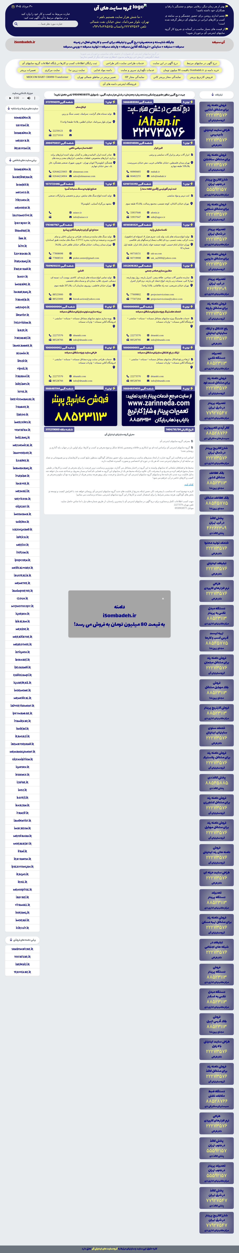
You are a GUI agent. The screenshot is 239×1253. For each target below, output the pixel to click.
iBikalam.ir (22, 621)
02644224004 (60, 176)
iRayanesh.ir (22, 859)
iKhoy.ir (22, 276)
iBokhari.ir (22, 659)
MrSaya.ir (22, 140)
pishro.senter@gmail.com (86, 258)
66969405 (135, 171)
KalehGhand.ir (22, 529)
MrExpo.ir (22, 307)
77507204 (135, 299)
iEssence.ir (22, 774)
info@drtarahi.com (160, 339)
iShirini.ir (22, 728)
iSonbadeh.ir (22, 133)
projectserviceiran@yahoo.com (166, 299)
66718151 (135, 253)
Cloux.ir (22, 598)
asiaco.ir (77, 212)
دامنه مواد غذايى (103, 70)
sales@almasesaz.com (84, 176)
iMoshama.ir (22, 514)
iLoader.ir (22, 460)
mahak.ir (155, 171)
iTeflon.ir (22, 552)
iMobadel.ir (22, 284)
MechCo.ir (22, 192)
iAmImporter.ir (22, 590)
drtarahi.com (157, 335)
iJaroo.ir (22, 414)
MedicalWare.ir (22, 567)
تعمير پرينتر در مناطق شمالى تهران (96, 77)
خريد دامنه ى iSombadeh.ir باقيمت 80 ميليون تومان (191, 70)
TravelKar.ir (22, 972)
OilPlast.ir (22, 506)
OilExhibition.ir (22, 759)
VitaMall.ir (22, 905)
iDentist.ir (22, 315)
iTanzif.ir (22, 813)
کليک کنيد (188, 484)
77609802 (135, 294)
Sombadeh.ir (22, 117)
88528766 (135, 339)
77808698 (58, 253)
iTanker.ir (22, 407)
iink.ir (22, 238)
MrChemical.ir (22, 445)
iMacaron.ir (22, 828)
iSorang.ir (22, 912)
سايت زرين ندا (77, 70)
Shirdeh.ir (22, 521)
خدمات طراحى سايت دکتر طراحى (125, 63)
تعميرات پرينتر (28, 70)
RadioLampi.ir (22, 675)
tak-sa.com (156, 253)
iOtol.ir (22, 391)
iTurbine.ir (22, 475)
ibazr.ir (22, 330)
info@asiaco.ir (80, 217)
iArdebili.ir (22, 964)
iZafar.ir (22, 782)
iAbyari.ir (22, 897)
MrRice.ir (22, 544)
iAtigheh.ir (22, 652)
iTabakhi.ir (22, 376)
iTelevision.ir (22, 322)
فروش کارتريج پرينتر (201, 77)
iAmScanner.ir (22, 345)
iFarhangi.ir (22, 261)
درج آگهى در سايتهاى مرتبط (202, 63)
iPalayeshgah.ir (22, 866)
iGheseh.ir (22, 767)
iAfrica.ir (22, 537)
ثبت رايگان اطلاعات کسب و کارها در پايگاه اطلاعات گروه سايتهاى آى (59, 63)
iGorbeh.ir (22, 613)
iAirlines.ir (22, 384)
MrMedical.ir (22, 698)
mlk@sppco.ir (158, 217)
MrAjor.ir (22, 629)
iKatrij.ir (22, 797)
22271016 (58, 135)
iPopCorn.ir (22, 560)
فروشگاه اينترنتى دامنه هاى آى (119, 84)
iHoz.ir (22, 790)
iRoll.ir (22, 882)
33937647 (135, 217)
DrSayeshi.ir (22, 148)
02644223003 (60, 171)
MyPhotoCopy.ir (22, 606)
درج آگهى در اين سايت (165, 63)
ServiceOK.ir (22, 498)
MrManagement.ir (22, 751)
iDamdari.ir (22, 230)
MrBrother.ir (22, 644)
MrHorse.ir (22, 207)
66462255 (135, 176)
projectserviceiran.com (162, 294)
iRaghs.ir (22, 874)
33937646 (135, 212)
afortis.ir (155, 212)
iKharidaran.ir (22, 177)
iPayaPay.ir (22, 223)
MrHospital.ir (22, 889)
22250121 (58, 130)
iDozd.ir (22, 361)
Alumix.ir (22, 353)
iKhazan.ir (22, 805)
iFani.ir (22, 851)
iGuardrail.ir (22, 682)
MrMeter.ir (22, 583)
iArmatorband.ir (22, 744)
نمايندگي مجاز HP (134, 77)
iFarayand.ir (22, 269)
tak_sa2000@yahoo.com (163, 258)
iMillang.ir (22, 437)
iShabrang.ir (22, 292)
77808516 (58, 258)
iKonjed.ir (22, 184)
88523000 (58, 294)
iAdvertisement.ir (22, 705)
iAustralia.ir (22, 575)
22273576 (135, 335)
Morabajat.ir (22, 843)
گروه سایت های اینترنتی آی (105, 1248)
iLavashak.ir (22, 253)
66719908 (135, 258)
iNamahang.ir (22, 468)
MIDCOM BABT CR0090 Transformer (47, 77)
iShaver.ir (22, 483)
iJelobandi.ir (22, 667)
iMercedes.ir (22, 422)
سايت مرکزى (52, 70)
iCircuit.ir (22, 928)
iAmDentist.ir (22, 820)
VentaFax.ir (22, 429)
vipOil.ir (22, 368)
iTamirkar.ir (22, 721)
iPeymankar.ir (22, 713)
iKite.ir (22, 246)
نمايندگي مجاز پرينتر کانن (167, 77)
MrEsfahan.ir (22, 836)
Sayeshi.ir (22, 125)
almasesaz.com (80, 171)
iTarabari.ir (22, 338)
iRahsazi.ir (22, 736)
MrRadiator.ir (22, 636)
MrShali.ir (22, 491)
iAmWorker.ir (22, 452)
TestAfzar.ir (22, 956)
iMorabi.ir (22, 920)
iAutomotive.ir (22, 215)
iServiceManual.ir (22, 399)
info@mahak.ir (158, 176)
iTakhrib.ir (22, 299)
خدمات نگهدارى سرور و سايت (137, 70)
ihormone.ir (22, 690)
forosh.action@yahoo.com (86, 299)
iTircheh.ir (22, 200)
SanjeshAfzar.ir (22, 949)
